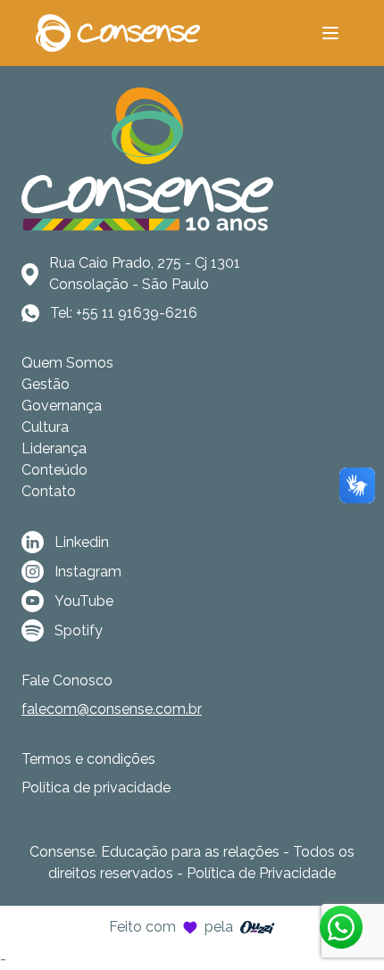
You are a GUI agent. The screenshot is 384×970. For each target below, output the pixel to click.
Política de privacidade (96, 787)
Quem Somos (67, 362)
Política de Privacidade (261, 873)
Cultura (45, 427)
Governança (61, 405)
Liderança (54, 448)
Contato (48, 491)
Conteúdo (54, 469)
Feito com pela (171, 926)
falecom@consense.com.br (111, 709)
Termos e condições (88, 758)
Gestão (45, 384)
